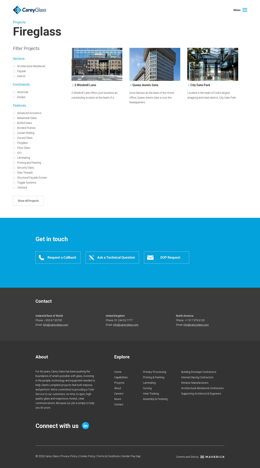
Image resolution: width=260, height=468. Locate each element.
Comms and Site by (188, 456)
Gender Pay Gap (131, 456)
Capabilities (121, 377)
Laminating (23, 157)
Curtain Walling (25, 132)
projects (119, 382)
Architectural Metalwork (31, 66)
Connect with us (58, 425)
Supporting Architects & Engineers (201, 393)
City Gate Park (200, 85)
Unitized (22, 187)
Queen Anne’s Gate (145, 85)
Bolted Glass (24, 122)
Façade (21, 71)
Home (117, 371)
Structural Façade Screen (32, 177)
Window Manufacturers (194, 382)
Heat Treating (151, 393)
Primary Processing (154, 371)
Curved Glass (24, 137)
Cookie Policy (87, 456)
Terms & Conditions (108, 456)
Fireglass (22, 142)
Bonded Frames (26, 127)
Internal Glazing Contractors (197, 377)
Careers (118, 393)
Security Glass (25, 167)
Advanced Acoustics (29, 113)
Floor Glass (23, 147)
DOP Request (170, 257)
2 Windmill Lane (85, 85)
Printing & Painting (153, 377)
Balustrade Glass (27, 118)
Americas (22, 92)
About (117, 388)
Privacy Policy (69, 456)
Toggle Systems (26, 182)
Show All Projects (28, 200)
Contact (118, 404)
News (117, 399)
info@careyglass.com (55, 324)
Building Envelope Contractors (198, 371)
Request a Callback (62, 257)
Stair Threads (25, 172)
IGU (19, 152)
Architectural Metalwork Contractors (202, 388)
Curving (147, 388)
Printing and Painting (29, 162)
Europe (21, 97)
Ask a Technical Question (116, 257)
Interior (21, 76)
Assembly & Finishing (155, 399)
